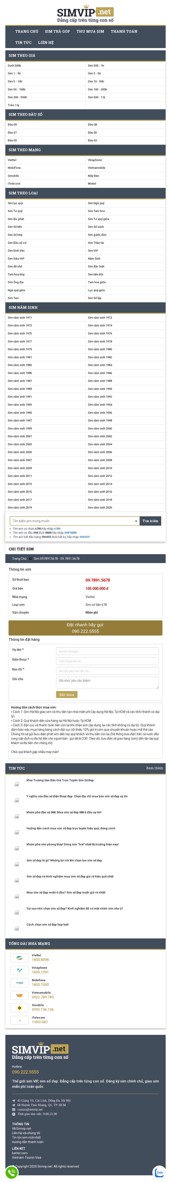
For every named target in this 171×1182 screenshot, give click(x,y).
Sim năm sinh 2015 (20, 491)
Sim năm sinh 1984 (100, 365)
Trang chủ (26, 31)
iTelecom (14, 183)
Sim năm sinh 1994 (100, 404)
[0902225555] (11, 1173)
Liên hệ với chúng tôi (26, 1133)
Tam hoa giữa (97, 282)
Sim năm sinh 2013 (20, 484)
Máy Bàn (93, 175)
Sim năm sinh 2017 (20, 499)
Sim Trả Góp (57, 31)
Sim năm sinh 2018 (100, 499)
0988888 (70, 532)
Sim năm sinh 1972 (100, 317)
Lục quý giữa (96, 290)
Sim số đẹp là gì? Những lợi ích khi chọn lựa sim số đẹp (64, 860)
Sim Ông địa (15, 282)
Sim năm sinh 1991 (20, 396)
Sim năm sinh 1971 (20, 317)
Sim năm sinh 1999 (20, 428)
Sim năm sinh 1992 (100, 396)
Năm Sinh (94, 258)
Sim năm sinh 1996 (100, 412)
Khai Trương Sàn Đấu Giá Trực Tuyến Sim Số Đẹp (60, 780)
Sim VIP (93, 250)
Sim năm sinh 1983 (20, 365)
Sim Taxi (13, 298)
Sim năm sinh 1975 (20, 333)
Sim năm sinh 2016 (100, 491)
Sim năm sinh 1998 (100, 420)
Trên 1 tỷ (13, 105)
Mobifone (14, 167)
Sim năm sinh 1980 (100, 349)
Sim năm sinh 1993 (20, 404)
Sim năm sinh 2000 (100, 428)
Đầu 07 (12, 132)
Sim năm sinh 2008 (100, 460)
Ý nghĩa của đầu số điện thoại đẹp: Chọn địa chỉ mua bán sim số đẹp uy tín (77, 796)
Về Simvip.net (21, 1128)
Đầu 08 (92, 124)
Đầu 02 (92, 140)
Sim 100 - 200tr (97, 89)
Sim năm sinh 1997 (20, 420)
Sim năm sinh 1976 (100, 333)
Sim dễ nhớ (15, 266)
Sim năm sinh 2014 (100, 484)
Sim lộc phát (16, 219)
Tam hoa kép (16, 274)
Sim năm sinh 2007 (20, 460)
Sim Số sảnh (96, 226)
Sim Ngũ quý (96, 203)
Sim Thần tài (96, 242)
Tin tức (23, 42)
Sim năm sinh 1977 (20, 341)
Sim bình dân (16, 250)
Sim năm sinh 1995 (20, 412)
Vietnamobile (96, 167)
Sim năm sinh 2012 (100, 476)
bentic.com (20, 1153)
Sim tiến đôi (95, 274)
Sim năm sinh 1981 (20, 357)
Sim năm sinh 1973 (20, 325)
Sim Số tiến (15, 226)
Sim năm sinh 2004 (100, 444)
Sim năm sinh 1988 (100, 380)
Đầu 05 (92, 132)
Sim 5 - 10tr (15, 81)
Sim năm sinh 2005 (20, 452)
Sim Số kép (15, 234)
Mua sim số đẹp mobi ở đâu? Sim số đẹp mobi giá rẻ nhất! (66, 892)
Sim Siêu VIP (16, 258)
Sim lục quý (15, 203)
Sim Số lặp (95, 298)
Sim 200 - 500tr (17, 97)
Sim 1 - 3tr (14, 73)
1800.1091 (40, 972)
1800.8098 (40, 960)
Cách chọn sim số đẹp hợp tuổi (47, 924)
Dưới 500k (14, 65)
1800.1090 (40, 985)
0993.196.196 (43, 1009)
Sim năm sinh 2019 (20, 507)
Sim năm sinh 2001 (20, 436)
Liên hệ (46, 42)
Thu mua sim (90, 31)
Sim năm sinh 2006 (100, 452)
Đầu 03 (12, 140)
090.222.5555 (25, 1072)
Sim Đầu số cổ (17, 242)
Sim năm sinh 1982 (100, 357)
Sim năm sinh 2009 (20, 468)
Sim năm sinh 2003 (20, 444)
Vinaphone (95, 160)
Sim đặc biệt (96, 266)
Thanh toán (124, 31)
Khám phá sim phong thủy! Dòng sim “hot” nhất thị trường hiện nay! (72, 844)
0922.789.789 (43, 997)
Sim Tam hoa (96, 211)
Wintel (92, 183)
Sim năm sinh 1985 (20, 373)
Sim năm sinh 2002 (100, 436)
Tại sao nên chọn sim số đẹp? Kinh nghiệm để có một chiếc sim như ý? (74, 908)
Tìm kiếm (150, 521)
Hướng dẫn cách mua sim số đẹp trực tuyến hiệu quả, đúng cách (70, 828)
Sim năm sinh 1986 (100, 373)
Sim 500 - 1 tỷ (96, 97)
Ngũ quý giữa (16, 290)
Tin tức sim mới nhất (26, 1137)
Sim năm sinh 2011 (20, 476)
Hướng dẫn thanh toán (27, 1142)
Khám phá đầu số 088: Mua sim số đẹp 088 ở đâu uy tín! (64, 812)
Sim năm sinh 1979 (20, 349)
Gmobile (13, 175)
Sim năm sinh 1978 (100, 341)
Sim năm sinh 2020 (100, 507)
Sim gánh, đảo (97, 234)
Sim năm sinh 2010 (100, 468)
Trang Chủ (19, 558)
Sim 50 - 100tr (17, 89)
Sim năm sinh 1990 (100, 389)
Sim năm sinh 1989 (20, 389)
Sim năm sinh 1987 (20, 380)
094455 (84, 537)
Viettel (12, 160)
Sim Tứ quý (15, 211)
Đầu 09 (12, 124)
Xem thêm (154, 768)
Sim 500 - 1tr (96, 65)
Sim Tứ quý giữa (98, 219)
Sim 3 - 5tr (94, 73)
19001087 (40, 1022)
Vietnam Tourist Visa (26, 1157)
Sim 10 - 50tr (96, 81)
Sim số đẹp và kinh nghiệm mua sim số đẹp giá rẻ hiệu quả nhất (69, 876)
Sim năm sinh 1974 (100, 325)
